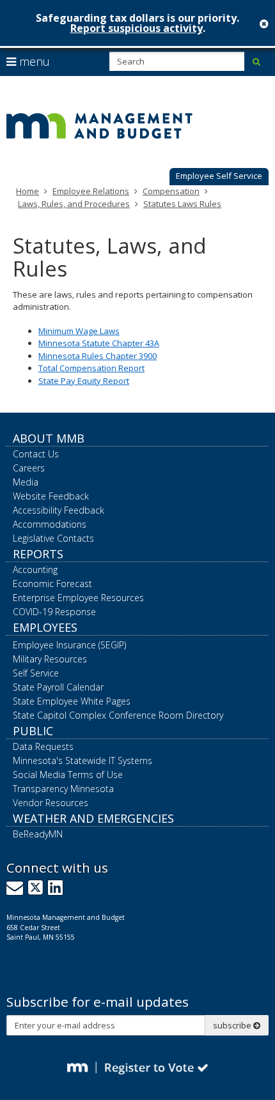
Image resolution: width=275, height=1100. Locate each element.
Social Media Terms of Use (68, 774)
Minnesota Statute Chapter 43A (98, 343)
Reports (38, 553)
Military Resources (50, 659)
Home (27, 191)
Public (33, 730)
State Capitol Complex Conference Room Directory (118, 715)
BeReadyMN (38, 834)
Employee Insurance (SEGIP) (69, 645)
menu (33, 61)
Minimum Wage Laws (79, 331)
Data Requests (43, 746)
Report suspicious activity (136, 28)
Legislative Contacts (53, 538)
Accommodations (49, 524)
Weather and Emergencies (93, 818)
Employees (45, 627)
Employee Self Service (219, 175)
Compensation (171, 191)
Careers (29, 468)
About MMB (48, 438)
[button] (219, 177)
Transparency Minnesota (63, 789)
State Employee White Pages (71, 701)
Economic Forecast (52, 583)
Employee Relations (90, 191)
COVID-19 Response (54, 612)
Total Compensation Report (91, 368)
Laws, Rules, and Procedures (74, 204)
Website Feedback (51, 496)
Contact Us (36, 454)
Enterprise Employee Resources (78, 598)
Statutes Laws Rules (182, 204)
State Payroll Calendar (58, 687)
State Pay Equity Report (83, 380)
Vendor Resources (50, 803)
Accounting (35, 569)
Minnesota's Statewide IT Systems (82, 760)
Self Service (36, 673)
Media (25, 482)
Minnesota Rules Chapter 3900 (97, 356)
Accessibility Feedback (58, 510)
